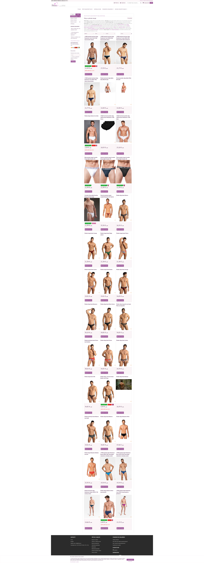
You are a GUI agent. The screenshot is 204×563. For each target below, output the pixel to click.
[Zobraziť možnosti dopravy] (75, 48)
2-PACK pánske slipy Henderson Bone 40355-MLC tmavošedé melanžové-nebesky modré (123, 454)
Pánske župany (74, 20)
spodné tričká (107, 28)
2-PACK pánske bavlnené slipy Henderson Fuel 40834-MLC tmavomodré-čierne (107, 38)
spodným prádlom (91, 28)
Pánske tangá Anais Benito (106, 269)
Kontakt (151, 0)
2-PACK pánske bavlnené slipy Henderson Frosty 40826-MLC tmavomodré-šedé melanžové (123, 38)
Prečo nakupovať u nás (87, 9)
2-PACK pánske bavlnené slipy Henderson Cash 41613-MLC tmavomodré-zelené (91, 38)
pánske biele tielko (94, 29)
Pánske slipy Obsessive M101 (122, 416)
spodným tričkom (122, 27)
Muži (78, 14)
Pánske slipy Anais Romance (91, 304)
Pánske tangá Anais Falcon (122, 233)
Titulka (79, 9)
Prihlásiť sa (117, 2)
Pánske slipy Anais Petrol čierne (107, 304)
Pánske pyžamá (74, 18)
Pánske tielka (102, 28)
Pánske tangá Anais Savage (91, 233)
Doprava (148, 0)
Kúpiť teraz (89, 74)
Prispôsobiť (130, 561)
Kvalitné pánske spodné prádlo (96, 25)
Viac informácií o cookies (74, 561)
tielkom (114, 27)
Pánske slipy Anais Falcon (106, 340)
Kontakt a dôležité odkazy (120, 9)
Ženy (73, 14)
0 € (151, 2)
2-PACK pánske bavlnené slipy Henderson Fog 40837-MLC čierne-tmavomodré (91, 79)
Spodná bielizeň (74, 16)
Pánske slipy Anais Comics (122, 340)
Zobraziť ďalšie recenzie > (75, 40)
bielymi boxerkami (115, 29)
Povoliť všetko (130, 559)
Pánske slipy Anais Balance (106, 416)
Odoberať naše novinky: (75, 53)
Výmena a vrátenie (143, 0)
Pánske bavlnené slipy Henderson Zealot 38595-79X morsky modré (91, 492)
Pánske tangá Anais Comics (91, 269)
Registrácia (123, 2)
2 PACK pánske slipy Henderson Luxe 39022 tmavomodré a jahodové (123, 492)
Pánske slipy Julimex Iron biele (91, 116)
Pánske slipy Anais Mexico (122, 195)
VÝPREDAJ (72, 23)
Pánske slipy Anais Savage (122, 269)
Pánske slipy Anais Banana (122, 376)
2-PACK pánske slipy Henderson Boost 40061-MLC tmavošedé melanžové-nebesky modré (107, 454)
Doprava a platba (97, 9)
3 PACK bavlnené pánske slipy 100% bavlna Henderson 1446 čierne (107, 117)
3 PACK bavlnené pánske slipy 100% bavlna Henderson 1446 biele (123, 117)
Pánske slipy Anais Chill (90, 376)
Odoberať (73, 61)
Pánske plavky (74, 21)
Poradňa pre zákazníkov (107, 9)
